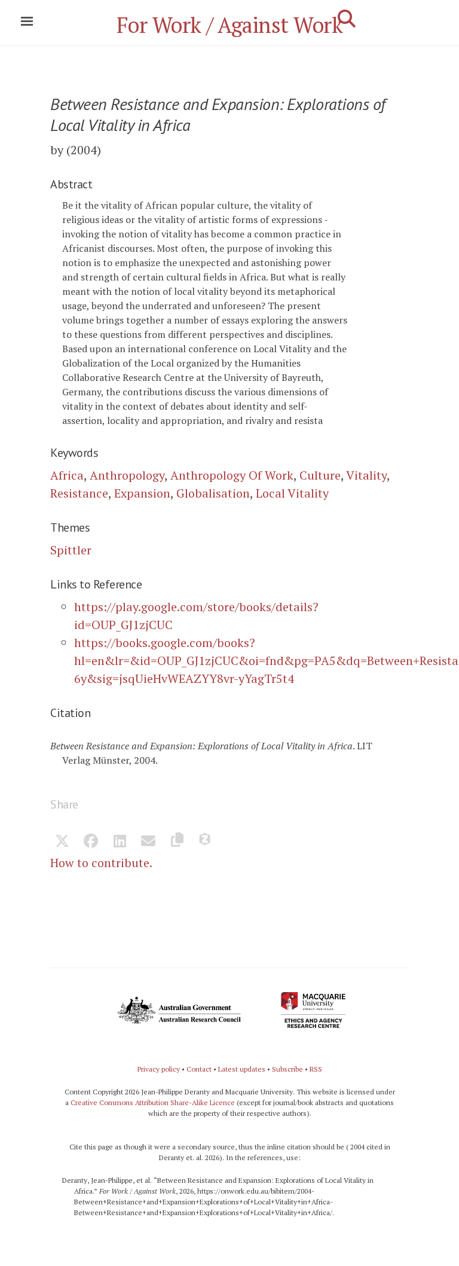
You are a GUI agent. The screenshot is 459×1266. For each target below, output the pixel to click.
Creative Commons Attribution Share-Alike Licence (153, 1102)
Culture (320, 475)
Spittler (70, 550)
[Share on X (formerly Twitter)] (62, 842)
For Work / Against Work (230, 25)
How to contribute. (101, 863)
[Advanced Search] (347, 19)
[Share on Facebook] (91, 842)
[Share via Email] (148, 842)
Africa (67, 475)
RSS (316, 1068)
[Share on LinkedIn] (119, 842)
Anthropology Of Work (231, 475)
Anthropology (127, 475)
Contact (199, 1068)
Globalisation (213, 493)
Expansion (142, 493)
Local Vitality (292, 493)
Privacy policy (158, 1068)
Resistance (79, 493)
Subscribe (287, 1068)
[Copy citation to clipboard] (177, 842)
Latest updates (241, 1068)
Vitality (366, 475)
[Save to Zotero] (206, 842)
